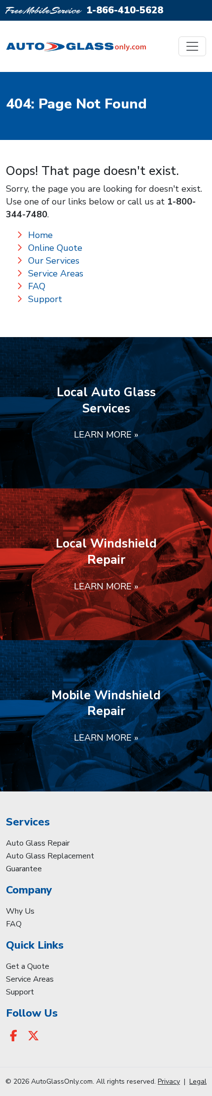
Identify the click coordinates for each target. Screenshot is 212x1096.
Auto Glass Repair (38, 843)
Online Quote (55, 248)
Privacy (169, 1081)
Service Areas (55, 273)
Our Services (53, 261)
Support (45, 299)
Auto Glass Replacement (50, 856)
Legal (198, 1081)
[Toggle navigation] (192, 46)
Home (40, 235)
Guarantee (24, 868)
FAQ (36, 286)
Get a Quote (27, 966)
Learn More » (106, 435)
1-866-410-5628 (124, 10)
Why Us (20, 911)
